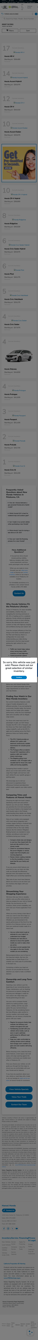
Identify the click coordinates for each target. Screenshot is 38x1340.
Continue (19, 677)
